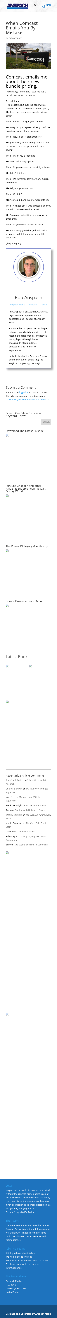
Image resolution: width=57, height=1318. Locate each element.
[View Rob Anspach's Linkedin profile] (42, 288)
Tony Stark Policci (14, 780)
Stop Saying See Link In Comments (31, 844)
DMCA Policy (27, 1212)
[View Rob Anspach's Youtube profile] (21, 288)
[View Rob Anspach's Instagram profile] (35, 288)
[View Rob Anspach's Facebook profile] (15, 288)
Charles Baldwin (14, 788)
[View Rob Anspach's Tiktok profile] (28, 288)
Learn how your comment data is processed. (28, 399)
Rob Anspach (15, 37)
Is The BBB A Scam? (36, 805)
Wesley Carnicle (14, 814)
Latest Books (17, 656)
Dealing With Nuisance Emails (30, 810)
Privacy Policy (12, 1212)
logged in (24, 392)
